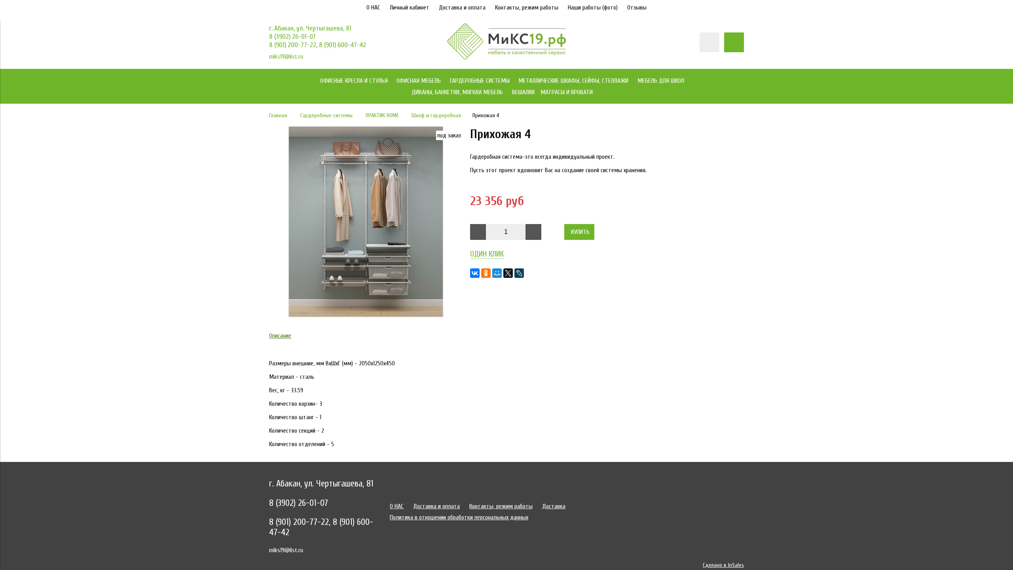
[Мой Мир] (497, 273)
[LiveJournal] (519, 273)
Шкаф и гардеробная (436, 115)
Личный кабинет (409, 7)
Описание (280, 335)
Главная (278, 115)
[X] (508, 273)
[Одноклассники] (486, 273)
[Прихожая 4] (366, 314)
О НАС (373, 7)
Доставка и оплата (462, 7)
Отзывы (637, 7)
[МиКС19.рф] (506, 57)
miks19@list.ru (286, 56)
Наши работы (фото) (593, 7)
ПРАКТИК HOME (382, 115)
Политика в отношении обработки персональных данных (459, 517)
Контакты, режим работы (526, 7)
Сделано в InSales (723, 565)
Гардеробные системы (326, 115)
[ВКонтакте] (475, 273)
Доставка (553, 506)
